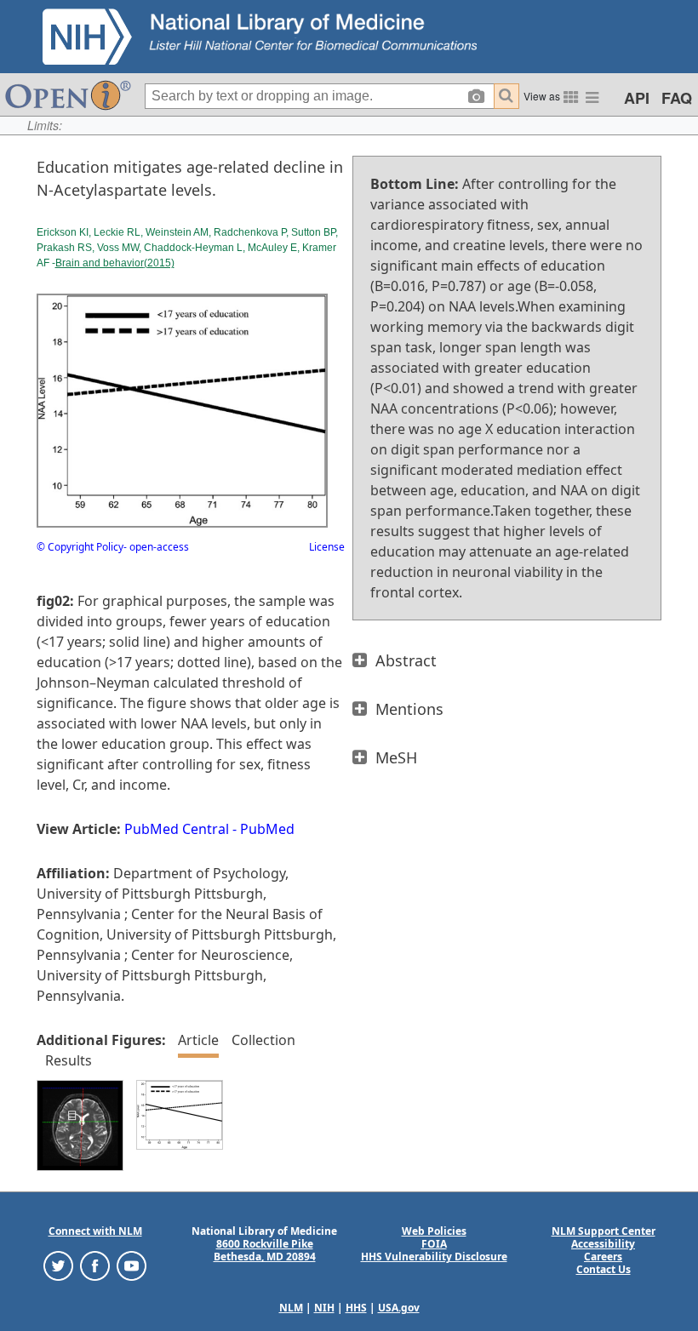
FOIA (434, 1244)
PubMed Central (176, 829)
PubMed (267, 829)
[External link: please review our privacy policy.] (58, 1265)
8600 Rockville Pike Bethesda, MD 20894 (265, 1250)
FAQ (676, 98)
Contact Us (603, 1269)
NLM (291, 1307)
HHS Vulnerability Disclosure (434, 1256)
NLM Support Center (603, 1231)
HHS (356, 1307)
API (636, 98)
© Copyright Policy (80, 547)
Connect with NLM (95, 1231)
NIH (324, 1307)
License (327, 547)
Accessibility (603, 1244)
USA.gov (399, 1307)
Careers (603, 1256)
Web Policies (434, 1231)
